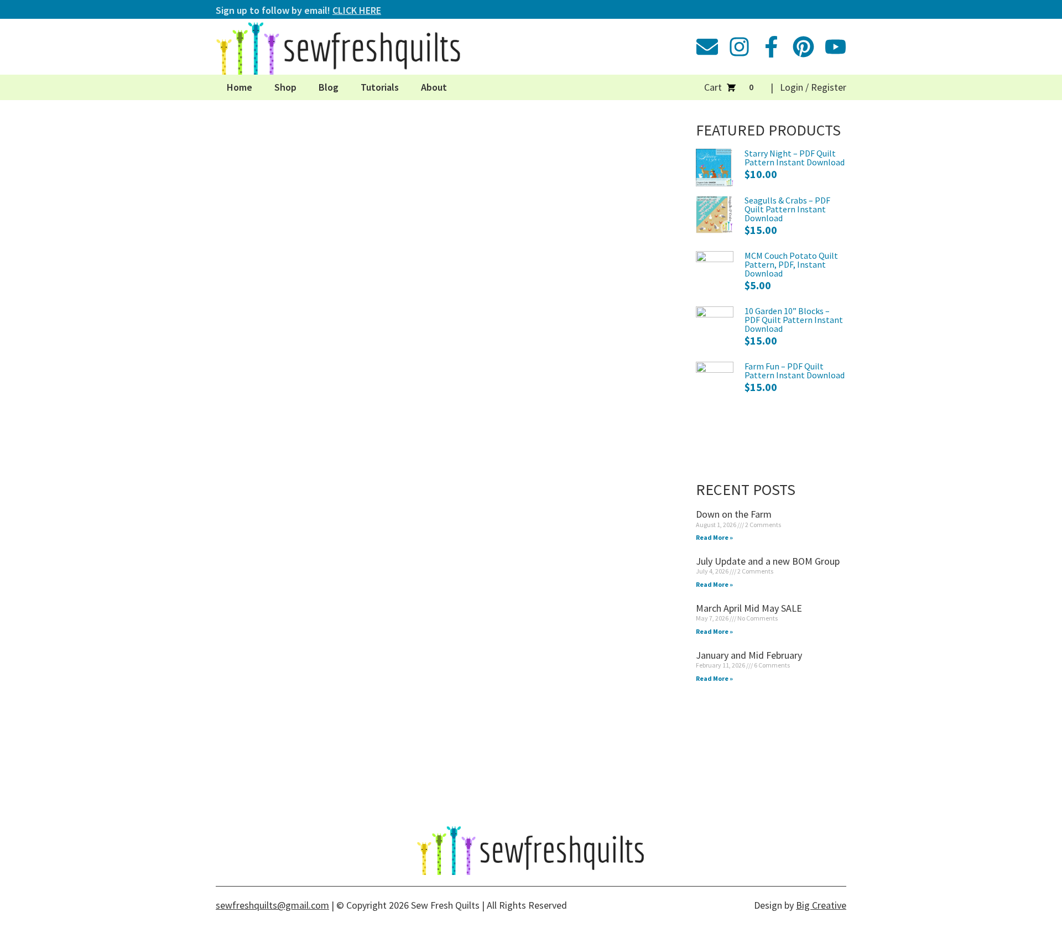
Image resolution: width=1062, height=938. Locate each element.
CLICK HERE (356, 10)
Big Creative (821, 905)
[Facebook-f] (771, 47)
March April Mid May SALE (749, 608)
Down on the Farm (734, 514)
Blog (329, 87)
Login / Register (813, 87)
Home (239, 87)
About (434, 87)
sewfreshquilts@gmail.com (272, 905)
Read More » (714, 537)
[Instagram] (739, 47)
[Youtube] (835, 47)
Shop (285, 87)
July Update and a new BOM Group (768, 561)
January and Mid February (749, 655)
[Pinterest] (803, 47)
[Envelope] (707, 47)
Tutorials (380, 87)
